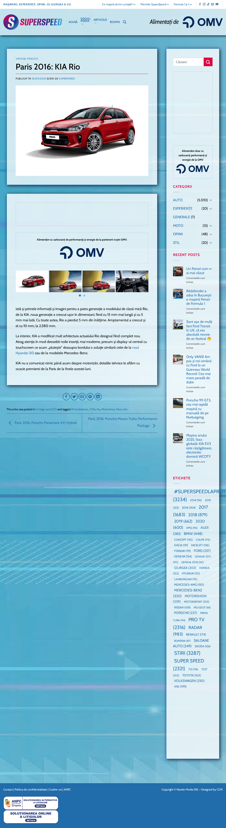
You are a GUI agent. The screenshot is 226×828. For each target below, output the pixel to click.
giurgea (185, 568)
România (182, 640)
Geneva (183, 556)
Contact (8, 789)
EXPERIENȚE (182, 208)
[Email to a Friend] (82, 396)
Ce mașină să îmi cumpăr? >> (119, 4)
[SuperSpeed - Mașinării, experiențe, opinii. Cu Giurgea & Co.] (32, 22)
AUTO (178, 200)
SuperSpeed (67, 78)
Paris (119, 409)
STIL (176, 243)
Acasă (73, 22)
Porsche (185, 613)
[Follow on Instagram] (204, 4)
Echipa (115, 22)
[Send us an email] (212, 4)
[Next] (141, 285)
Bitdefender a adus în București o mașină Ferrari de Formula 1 (198, 297)
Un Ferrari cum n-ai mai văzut (199, 271)
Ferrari (182, 551)
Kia (98, 409)
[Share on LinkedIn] (98, 396)
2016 (92, 409)
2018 (197, 514)
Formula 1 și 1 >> (183, 4)
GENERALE (181, 217)
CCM (220, 789)
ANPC (67, 789)
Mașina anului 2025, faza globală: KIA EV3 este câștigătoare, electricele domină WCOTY (199, 446)
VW (180, 687)
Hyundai (191, 573)
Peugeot (202, 607)
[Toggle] (211, 200)
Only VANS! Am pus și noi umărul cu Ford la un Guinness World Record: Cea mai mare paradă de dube (198, 369)
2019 (183, 521)
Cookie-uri (55, 789)
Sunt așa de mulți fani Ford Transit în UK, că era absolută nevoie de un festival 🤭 (199, 330)
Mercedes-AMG (189, 584)
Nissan (182, 607)
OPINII (178, 234)
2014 (196, 500)
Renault (196, 634)
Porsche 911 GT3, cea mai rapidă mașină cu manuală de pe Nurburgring (198, 408)
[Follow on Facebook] (200, 4)
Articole (100, 19)
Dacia (181, 545)
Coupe (203, 539)
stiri (125, 409)
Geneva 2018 (192, 562)
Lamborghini (185, 579)
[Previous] (23, 285)
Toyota (191, 675)
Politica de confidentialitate (31, 789)
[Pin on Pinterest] (90, 396)
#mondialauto (79, 409)
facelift (200, 545)
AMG (192, 527)
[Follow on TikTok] (208, 4)
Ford (202, 551)
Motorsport (196, 601)
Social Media (85, 20)
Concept (183, 539)
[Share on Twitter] (74, 396)
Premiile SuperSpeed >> (155, 4)
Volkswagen (189, 681)
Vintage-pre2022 (27, 58)
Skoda (203, 646)
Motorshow (108, 409)
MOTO (178, 226)
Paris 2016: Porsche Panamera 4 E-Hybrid (45, 423)
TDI (193, 669)
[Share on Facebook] (66, 396)
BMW (193, 533)
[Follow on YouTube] (217, 4)
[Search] (124, 22)
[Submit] (208, 62)
